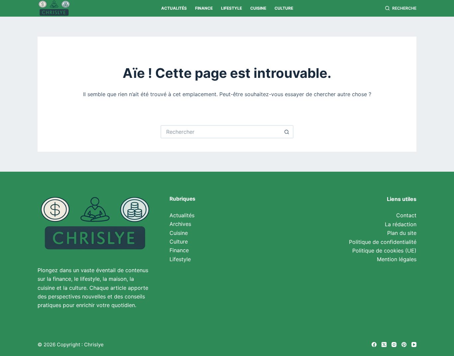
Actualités (174, 8)
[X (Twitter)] (384, 344)
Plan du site (401, 233)
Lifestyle (231, 8)
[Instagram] (394, 344)
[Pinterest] (403, 344)
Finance (204, 8)
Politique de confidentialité (382, 242)
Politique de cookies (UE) (384, 250)
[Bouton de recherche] (286, 131)
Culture (284, 8)
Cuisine (258, 8)
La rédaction (400, 224)
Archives (180, 224)
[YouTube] (413, 344)
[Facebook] (374, 344)
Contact (406, 215)
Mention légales (396, 259)
